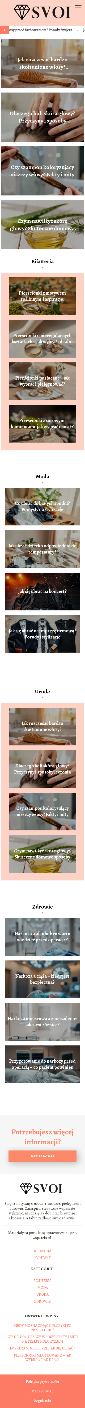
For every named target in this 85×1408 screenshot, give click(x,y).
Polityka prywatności (42, 1381)
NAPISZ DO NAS (42, 1156)
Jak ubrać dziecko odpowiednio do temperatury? (42, 549)
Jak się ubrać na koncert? (42, 591)
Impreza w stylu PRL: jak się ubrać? (42, 1348)
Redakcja (42, 1251)
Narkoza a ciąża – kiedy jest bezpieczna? (42, 979)
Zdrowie (42, 906)
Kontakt (42, 1257)
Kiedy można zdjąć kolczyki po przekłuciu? (42, 1328)
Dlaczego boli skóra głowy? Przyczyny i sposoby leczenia (42, 117)
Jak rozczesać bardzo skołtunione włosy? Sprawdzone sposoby (42, 63)
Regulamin (42, 1401)
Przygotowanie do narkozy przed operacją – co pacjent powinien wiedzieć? (42, 1064)
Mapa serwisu (42, 1391)
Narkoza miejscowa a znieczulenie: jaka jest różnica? (42, 1022)
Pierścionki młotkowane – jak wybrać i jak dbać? (42, 1357)
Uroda (42, 691)
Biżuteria (42, 261)
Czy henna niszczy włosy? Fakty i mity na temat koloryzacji (42, 1339)
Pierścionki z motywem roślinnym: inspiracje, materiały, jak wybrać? (42, 296)
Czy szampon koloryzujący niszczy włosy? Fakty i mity (42, 171)
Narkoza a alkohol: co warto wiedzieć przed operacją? (42, 937)
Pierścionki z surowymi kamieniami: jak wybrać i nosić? (42, 424)
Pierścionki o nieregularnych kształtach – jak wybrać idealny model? (42, 339)
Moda (42, 476)
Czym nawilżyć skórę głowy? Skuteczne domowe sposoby (42, 224)
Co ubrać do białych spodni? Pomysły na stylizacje (42, 506)
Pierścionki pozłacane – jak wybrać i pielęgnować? (42, 381)
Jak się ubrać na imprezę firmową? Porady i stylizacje (42, 634)
